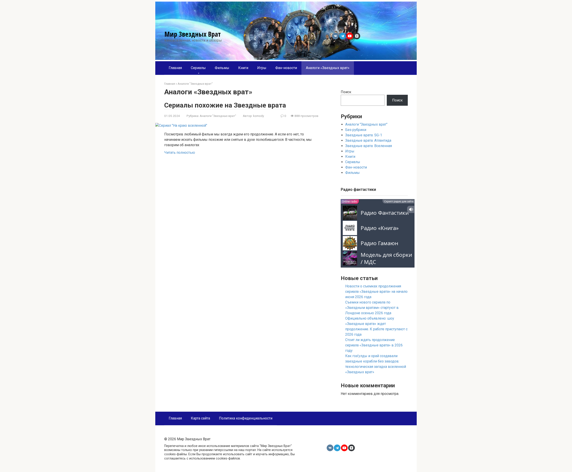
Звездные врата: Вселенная (368, 146)
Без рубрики (355, 130)
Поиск (346, 92)
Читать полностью (179, 152)
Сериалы (198, 68)
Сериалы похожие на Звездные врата (225, 105)
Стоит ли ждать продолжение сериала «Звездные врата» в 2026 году (374, 345)
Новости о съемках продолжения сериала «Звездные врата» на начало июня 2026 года (376, 291)
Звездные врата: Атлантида (368, 140)
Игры (261, 68)
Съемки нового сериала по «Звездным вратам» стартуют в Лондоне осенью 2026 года (372, 307)
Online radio (349, 201)
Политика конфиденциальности (245, 418)
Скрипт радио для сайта (398, 201)
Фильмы (222, 68)
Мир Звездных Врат (192, 34)
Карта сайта (200, 418)
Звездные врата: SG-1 (363, 135)
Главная (175, 68)
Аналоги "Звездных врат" (218, 116)
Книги (243, 68)
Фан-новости (286, 68)
